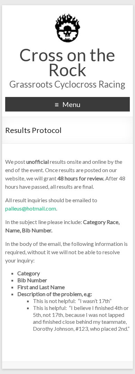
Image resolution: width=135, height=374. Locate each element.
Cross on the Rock (67, 62)
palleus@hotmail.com (30, 208)
